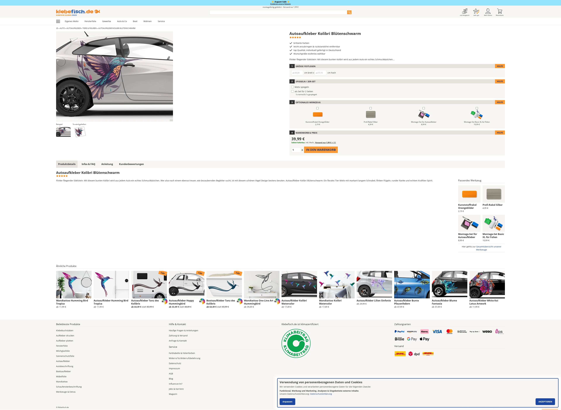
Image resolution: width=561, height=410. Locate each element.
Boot (135, 21)
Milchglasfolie (63, 351)
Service (161, 21)
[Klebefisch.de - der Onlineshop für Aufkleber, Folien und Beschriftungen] (57, 28)
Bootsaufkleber (63, 371)
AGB (171, 373)
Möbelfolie (61, 376)
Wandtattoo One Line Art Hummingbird (258, 302)
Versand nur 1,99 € (325, 142)
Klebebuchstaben (64, 330)
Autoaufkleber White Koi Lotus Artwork (483, 302)
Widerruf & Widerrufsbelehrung (184, 358)
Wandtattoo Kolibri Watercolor (330, 302)
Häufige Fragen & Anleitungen (183, 330)
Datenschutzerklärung (321, 393)
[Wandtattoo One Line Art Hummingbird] (261, 284)
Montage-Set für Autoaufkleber (467, 235)
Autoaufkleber (73, 28)
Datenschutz (175, 363)
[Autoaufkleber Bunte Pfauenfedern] (412, 284)
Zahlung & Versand (178, 335)
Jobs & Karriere (176, 388)
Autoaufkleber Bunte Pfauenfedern (406, 302)
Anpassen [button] (287, 401)
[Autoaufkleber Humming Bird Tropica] (111, 284)
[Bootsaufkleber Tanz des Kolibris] (224, 284)
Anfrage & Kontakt (178, 340)
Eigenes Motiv (71, 21)
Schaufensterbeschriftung (69, 386)
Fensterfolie (90, 21)
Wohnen (147, 21)
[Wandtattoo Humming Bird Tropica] (74, 284)
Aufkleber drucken (65, 335)
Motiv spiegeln (302, 87)
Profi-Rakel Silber (493, 204)
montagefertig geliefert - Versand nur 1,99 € (280, 7)
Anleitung (107, 164)
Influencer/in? (175, 383)
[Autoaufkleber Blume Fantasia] (449, 284)
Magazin (173, 394)
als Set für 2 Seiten (304, 91)
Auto (62, 28)
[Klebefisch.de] (131, 13)
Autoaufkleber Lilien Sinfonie (374, 300)
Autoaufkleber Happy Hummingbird (181, 302)
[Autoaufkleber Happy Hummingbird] (186, 284)
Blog (171, 378)
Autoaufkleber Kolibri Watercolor (294, 302)
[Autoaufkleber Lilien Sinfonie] (374, 284)
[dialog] (418, 393)
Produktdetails (67, 164)
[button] (63, 131)
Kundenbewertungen (131, 164)
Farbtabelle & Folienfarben (182, 353)
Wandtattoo (61, 381)
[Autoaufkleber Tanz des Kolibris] (149, 284)
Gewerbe (106, 21)
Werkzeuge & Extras (66, 391)
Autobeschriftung (64, 366)
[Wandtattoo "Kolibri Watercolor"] (337, 284)
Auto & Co (122, 21)
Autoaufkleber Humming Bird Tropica (111, 302)
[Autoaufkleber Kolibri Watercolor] (299, 284)
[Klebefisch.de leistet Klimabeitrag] (337, 343)
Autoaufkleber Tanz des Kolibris (145, 302)
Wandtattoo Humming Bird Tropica (72, 302)
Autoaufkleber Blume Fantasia (444, 302)
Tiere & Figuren (90, 28)
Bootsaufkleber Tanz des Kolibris (220, 302)
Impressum (174, 368)
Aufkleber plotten (64, 340)
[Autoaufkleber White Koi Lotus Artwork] (487, 284)
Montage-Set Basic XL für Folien (493, 235)
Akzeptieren (545, 401)
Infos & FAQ (88, 164)
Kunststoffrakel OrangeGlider (467, 206)
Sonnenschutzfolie (65, 356)
